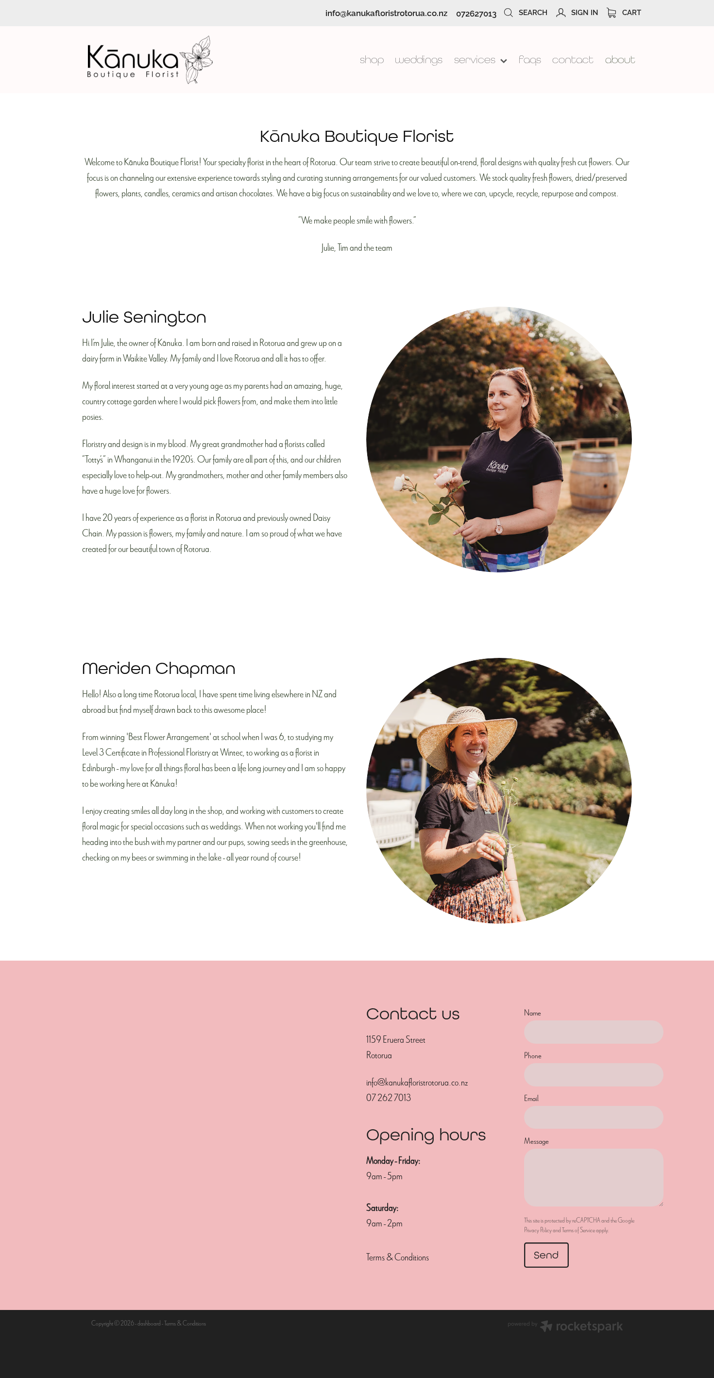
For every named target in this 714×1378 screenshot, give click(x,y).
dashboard (149, 1323)
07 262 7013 (388, 1098)
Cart (630, 11)
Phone (533, 1055)
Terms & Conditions (397, 1257)
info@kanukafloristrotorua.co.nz (386, 12)
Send (546, 1255)
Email (531, 1098)
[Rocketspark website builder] (565, 1328)
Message (536, 1141)
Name (532, 1013)
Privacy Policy (538, 1230)
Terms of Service (578, 1230)
